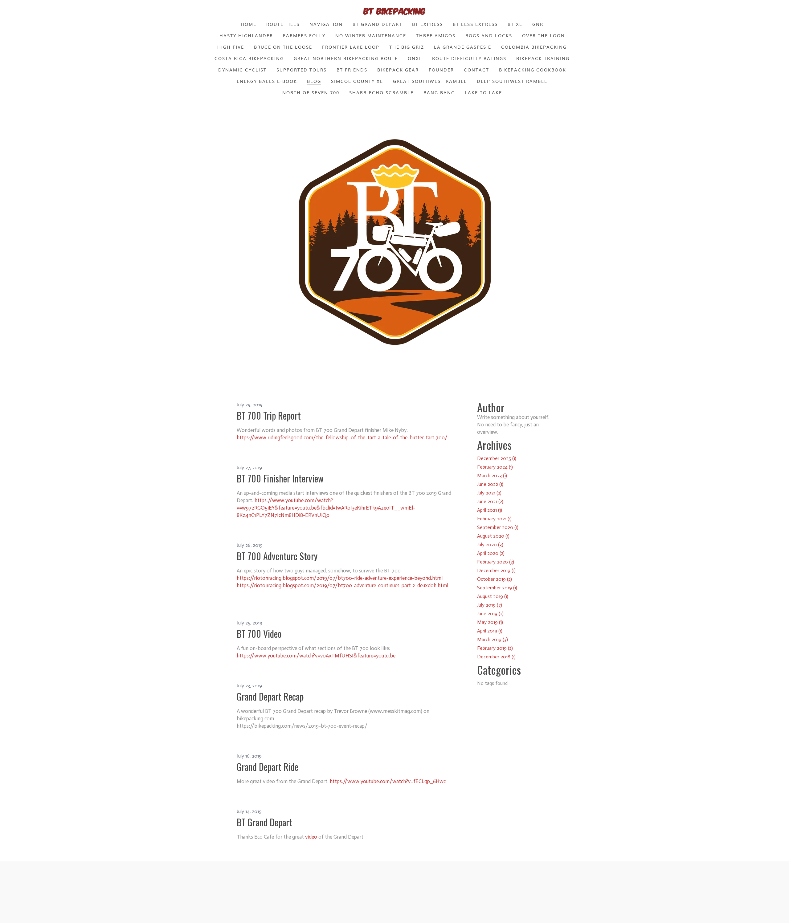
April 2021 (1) (489, 510)
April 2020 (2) (491, 553)
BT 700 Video (259, 633)
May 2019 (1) (490, 622)
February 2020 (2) (495, 562)
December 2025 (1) (496, 458)
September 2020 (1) (497, 527)
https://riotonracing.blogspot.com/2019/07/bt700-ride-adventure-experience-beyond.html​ (340, 578)
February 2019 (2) (495, 648)
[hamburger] (210, 10)
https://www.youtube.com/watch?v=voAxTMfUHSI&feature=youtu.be (316, 656)
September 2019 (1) (497, 588)
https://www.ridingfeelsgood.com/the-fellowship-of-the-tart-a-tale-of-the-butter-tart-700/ (342, 437)
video (311, 837)
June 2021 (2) (490, 501)
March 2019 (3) (492, 639)
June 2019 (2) (490, 613)
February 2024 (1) (495, 467)
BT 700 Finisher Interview (280, 478)
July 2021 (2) (489, 493)
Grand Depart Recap (270, 696)
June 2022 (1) (490, 484)
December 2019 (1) (496, 570)
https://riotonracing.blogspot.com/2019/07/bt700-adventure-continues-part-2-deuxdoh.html (342, 585)
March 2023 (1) (492, 475)
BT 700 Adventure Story (277, 556)
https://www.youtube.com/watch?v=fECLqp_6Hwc (388, 781)
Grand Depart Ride (267, 767)
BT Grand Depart (264, 822)
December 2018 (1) (496, 657)
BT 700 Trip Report (269, 415)
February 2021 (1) (494, 519)
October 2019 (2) (494, 579)
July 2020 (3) (490, 544)
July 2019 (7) (489, 605)
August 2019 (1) (492, 596)
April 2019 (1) (489, 631)
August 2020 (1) (493, 536)
